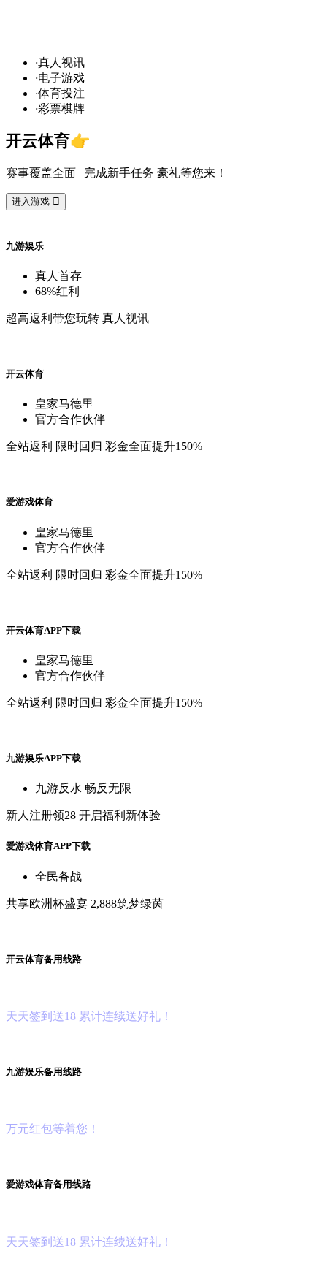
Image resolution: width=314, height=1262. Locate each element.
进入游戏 (36, 201)
